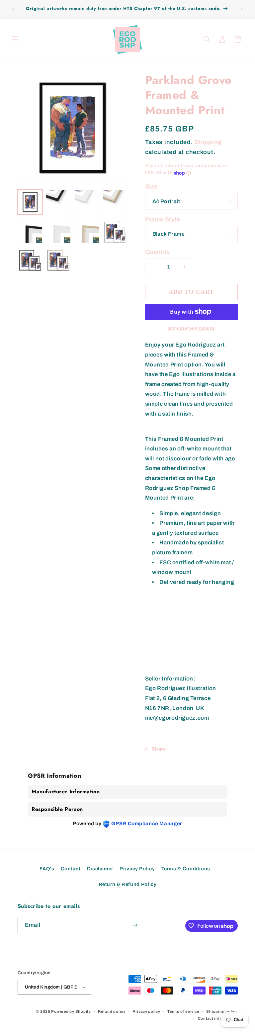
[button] (14, 39)
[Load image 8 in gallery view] (58, 230)
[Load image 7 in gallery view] (30, 230)
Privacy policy (146, 1011)
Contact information (218, 1018)
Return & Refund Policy (128, 884)
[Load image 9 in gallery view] (86, 230)
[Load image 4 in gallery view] (58, 202)
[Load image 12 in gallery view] (58, 258)
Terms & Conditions (185, 868)
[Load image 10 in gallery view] (115, 230)
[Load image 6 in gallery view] (115, 202)
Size (151, 186)
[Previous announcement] (13, 9)
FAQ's (47, 868)
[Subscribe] (134, 925)
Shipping (208, 142)
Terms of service (183, 1011)
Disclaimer (100, 868)
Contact (70, 868)
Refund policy (112, 1011)
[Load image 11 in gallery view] (30, 258)
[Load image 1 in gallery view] (30, 202)
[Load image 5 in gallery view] (86, 202)
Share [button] (159, 749)
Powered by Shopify (71, 1011)
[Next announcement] (241, 9)
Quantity (157, 252)
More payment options (191, 328)
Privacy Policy (137, 868)
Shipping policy (221, 1011)
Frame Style (162, 219)
